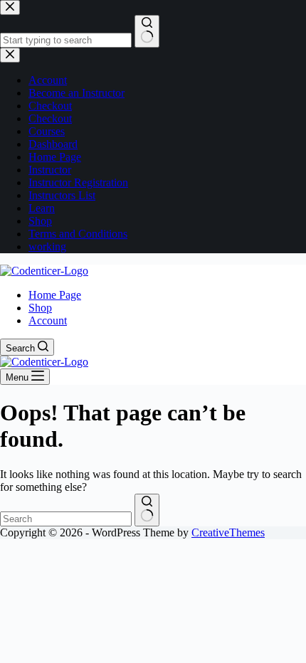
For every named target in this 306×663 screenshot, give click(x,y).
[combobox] (66, 518)
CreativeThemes (228, 532)
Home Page (54, 295)
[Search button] (146, 510)
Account (47, 320)
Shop (40, 308)
